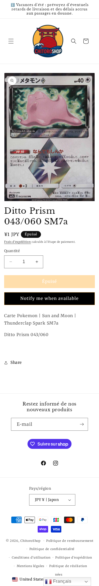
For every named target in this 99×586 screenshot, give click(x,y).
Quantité (12, 251)
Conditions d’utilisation (31, 557)
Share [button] (16, 362)
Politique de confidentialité (52, 549)
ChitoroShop (30, 541)
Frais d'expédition (17, 242)
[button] (11, 41)
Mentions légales (30, 566)
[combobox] (28, 579)
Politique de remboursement (69, 541)
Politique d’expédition (73, 557)
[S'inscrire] (82, 424)
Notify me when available (49, 298)
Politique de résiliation (68, 566)
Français (61, 581)
